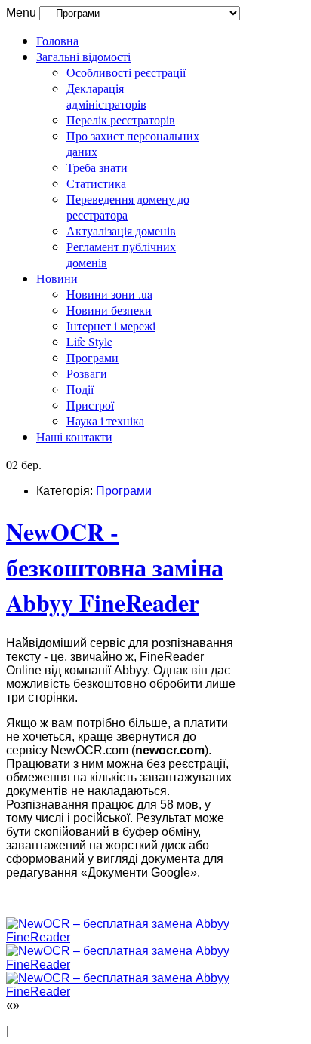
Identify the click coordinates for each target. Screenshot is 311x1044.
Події (80, 389)
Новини (57, 278)
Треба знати (97, 167)
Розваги (86, 373)
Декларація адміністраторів (106, 96)
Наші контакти (74, 436)
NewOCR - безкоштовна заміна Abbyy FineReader (114, 567)
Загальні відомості (83, 56)
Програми (92, 357)
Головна (57, 40)
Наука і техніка (105, 420)
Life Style (89, 341)
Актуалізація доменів (121, 230)
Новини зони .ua (109, 294)
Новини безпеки (109, 310)
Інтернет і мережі (111, 325)
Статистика (96, 183)
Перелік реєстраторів (120, 119)
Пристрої (90, 405)
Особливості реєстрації (126, 72)
